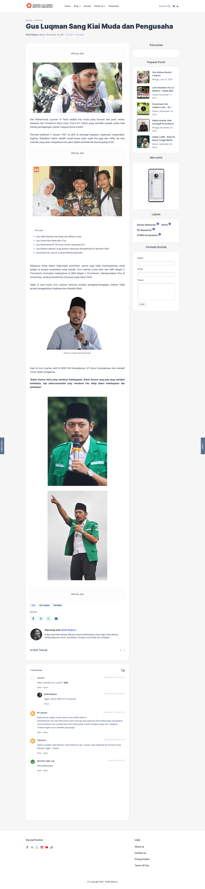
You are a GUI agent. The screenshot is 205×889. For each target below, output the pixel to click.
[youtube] (46, 847)
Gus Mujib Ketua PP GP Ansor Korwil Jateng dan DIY (60, 244)
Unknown (41, 740)
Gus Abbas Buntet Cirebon (161, 74)
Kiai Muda (38, 20)
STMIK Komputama (147, 234)
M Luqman (42, 712)
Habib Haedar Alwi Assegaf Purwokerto (163, 122)
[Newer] (203, 446)
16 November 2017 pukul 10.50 (114, 712)
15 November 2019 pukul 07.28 (114, 740)
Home (68, 6)
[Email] (56, 618)
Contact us (140, 853)
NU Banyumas (144, 229)
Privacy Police (142, 859)
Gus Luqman (44, 605)
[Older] (2, 446)
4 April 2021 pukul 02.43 (116, 760)
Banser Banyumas (146, 224)
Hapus (45, 687)
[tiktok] (51, 847)
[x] (41, 618)
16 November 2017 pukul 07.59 (114, 677)
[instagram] (41, 847)
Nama (140, 258)
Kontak (87, 6)
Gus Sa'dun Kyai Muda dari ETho (51, 240)
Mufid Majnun (50, 694)
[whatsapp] (48, 618)
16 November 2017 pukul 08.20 (114, 694)
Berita (164, 224)
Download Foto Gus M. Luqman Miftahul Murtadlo (59, 253)
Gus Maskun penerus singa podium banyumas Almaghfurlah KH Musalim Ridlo (72, 248)
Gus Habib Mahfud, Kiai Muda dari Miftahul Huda (58, 236)
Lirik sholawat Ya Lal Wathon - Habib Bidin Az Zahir (163, 89)
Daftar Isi (98, 6)
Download (114, 6)
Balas (39, 687)
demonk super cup (45, 761)
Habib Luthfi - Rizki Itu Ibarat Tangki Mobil (163, 138)
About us (139, 846)
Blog (76, 6)
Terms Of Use (142, 865)
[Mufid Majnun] (40, 9)
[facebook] (33, 618)
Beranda (29, 20)
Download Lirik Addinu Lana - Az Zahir (161, 106)
